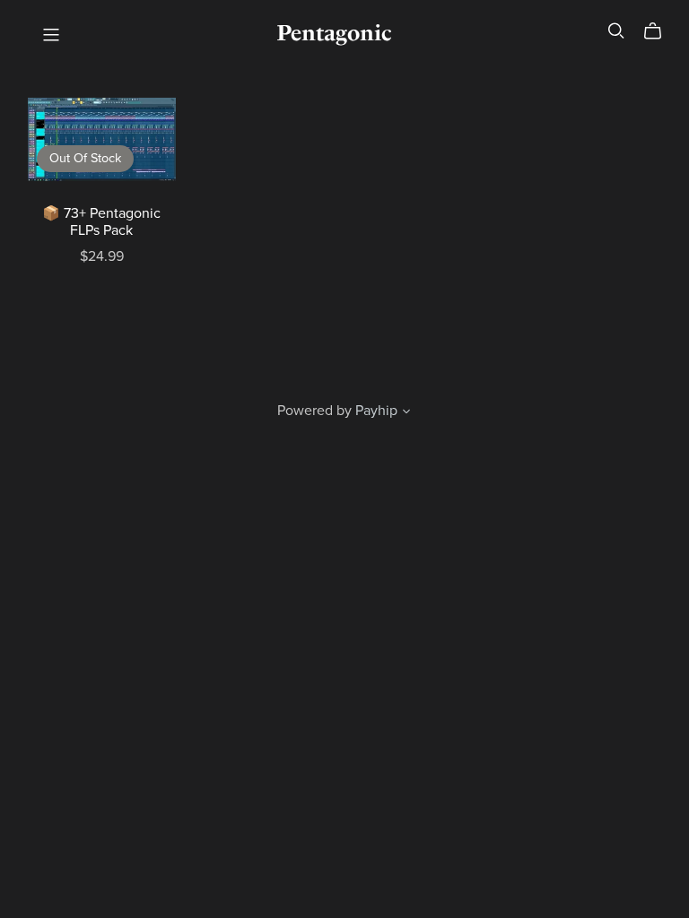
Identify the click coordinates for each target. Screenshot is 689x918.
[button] (406, 413)
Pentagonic (333, 33)
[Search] (616, 30)
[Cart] (659, 31)
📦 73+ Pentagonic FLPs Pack (101, 221)
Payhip (376, 411)
